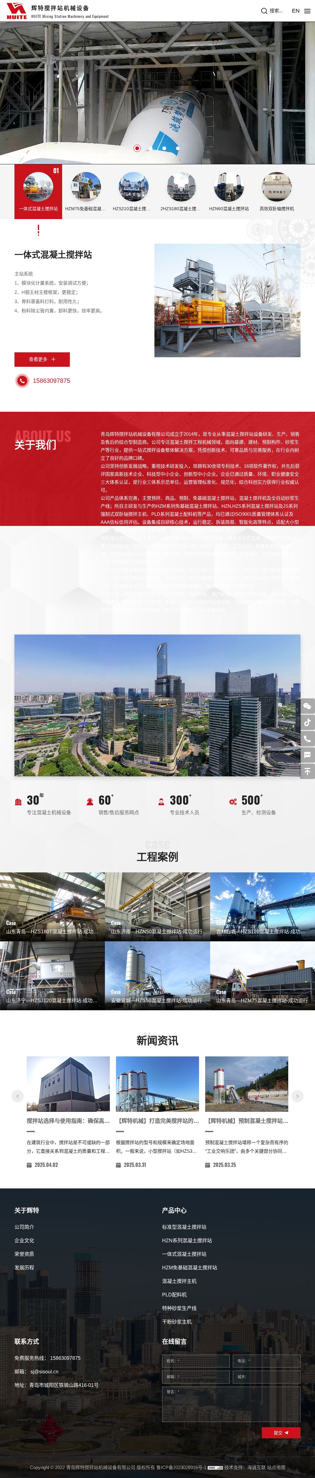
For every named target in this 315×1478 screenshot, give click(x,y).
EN (296, 11)
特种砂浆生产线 (179, 1308)
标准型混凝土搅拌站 (184, 1227)
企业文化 (24, 1240)
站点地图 (276, 1467)
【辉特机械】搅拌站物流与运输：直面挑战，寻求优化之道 (246, 1121)
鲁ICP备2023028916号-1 (181, 1467)
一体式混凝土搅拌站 (53, 255)
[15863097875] (307, 738)
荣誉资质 (24, 1254)
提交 (278, 1432)
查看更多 (38, 359)
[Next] (297, 1096)
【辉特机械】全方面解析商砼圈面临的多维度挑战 (157, 1121)
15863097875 (51, 380)
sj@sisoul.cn (44, 1371)
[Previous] (17, 1096)
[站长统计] (215, 1467)
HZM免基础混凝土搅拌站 (189, 1267)
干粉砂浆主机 (177, 1321)
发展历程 (24, 1267)
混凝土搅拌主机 (179, 1281)
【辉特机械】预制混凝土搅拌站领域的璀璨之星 (68, 1121)
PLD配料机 (174, 1294)
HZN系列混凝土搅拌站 (187, 1240)
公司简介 (24, 1227)
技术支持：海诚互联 (245, 1467)
